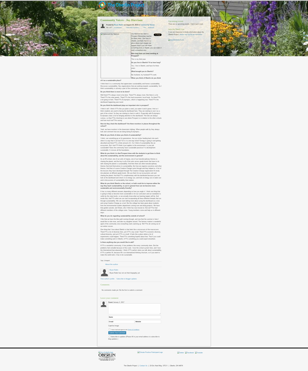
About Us (109, 12)
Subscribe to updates (132, 27)
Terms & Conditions (133, 329)
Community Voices (148, 25)
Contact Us (170, 12)
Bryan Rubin (118, 25)
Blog (132, 12)
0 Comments (118, 27)
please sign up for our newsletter (191, 34)
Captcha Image (113, 326)
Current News (151, 12)
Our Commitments (121, 12)
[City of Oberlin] (106, 352)
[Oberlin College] (107, 360)
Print (144, 27)
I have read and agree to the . (125, 329)
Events (161, 12)
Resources (140, 12)
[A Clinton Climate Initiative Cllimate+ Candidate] (150, 352)
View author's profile (107, 279)
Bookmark (151, 27)
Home (101, 12)
